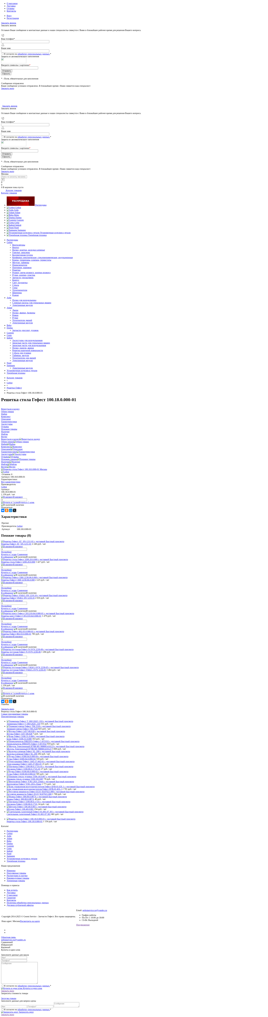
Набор (4, 444)
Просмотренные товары (12, 716)
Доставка (11, 6)
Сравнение (22, 554)
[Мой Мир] (10, 510)
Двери (15, 310)
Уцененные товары (16, 880)
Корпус (15, 280)
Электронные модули (22, 305)
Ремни (15, 315)
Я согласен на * (27, 986)
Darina (18, 217)
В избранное (7, 557)
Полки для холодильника (24, 300)
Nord (16, 227)
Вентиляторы (18, 245)
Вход (9, 16)
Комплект (5, 447)
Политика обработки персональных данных (28, 902)
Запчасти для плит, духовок (25, 330)
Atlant (17, 212)
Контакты (11, 11)
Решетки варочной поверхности (27, 350)
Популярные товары (16, 873)
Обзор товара (7, 441)
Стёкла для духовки (21, 353)
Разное (15, 295)
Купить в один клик (32, 988)
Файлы (4, 464)
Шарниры (17, 292)
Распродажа (40, 205)
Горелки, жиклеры (21, 252)
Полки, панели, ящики (23, 348)
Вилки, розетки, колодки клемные (28, 250)
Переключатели (19, 265)
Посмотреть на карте (30, 921)
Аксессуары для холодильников (27, 340)
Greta (16, 222)
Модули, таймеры (20, 262)
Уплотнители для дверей (24, 358)
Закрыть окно (7, 88)
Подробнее (6, 552)
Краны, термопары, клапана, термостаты (31, 260)
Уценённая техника (37, 235)
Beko (16, 215)
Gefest (18, 207)
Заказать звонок (8, 23)
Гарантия (11, 897)
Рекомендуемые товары (18, 878)
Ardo (16, 210)
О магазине (12, 3)
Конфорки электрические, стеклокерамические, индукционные (42, 257)
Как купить (12, 890)
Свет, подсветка (19, 282)
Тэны (14, 287)
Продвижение (83, 925)
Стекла (15, 285)
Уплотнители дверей (22, 320)
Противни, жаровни (22, 267)
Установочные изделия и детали (55, 232)
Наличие (5, 462)
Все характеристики (10, 482)
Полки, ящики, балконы (23, 313)
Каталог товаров (13, 190)
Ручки (15, 318)
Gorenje (20, 220)
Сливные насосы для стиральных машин (31, 303)
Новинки (11, 870)
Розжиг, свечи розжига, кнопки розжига (31, 272)
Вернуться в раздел (10, 439)
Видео (4, 467)
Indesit (18, 225)
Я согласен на (27, 54)
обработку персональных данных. (34, 54)
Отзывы (10, 8)
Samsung (22, 230)
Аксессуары (7, 454)
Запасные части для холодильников (29, 345)
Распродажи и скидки (17, 875)
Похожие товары (9, 459)
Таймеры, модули (20, 355)
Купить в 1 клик (26, 502)
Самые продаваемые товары (14, 714)
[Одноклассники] (6, 510)
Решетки (16, 270)
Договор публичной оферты (20, 905)
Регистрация (13, 18)
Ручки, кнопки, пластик (23, 275)
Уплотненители (19, 290)
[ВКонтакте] (2, 510)
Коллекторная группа (22, 255)
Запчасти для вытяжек (23, 277)
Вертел (15, 247)
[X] (14, 510)
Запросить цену (26, 1012)
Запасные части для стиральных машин (31, 343)
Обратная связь (8, 937)
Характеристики (9, 452)
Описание (6, 449)
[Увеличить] (24, 469)
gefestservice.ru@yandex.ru (94, 910)
